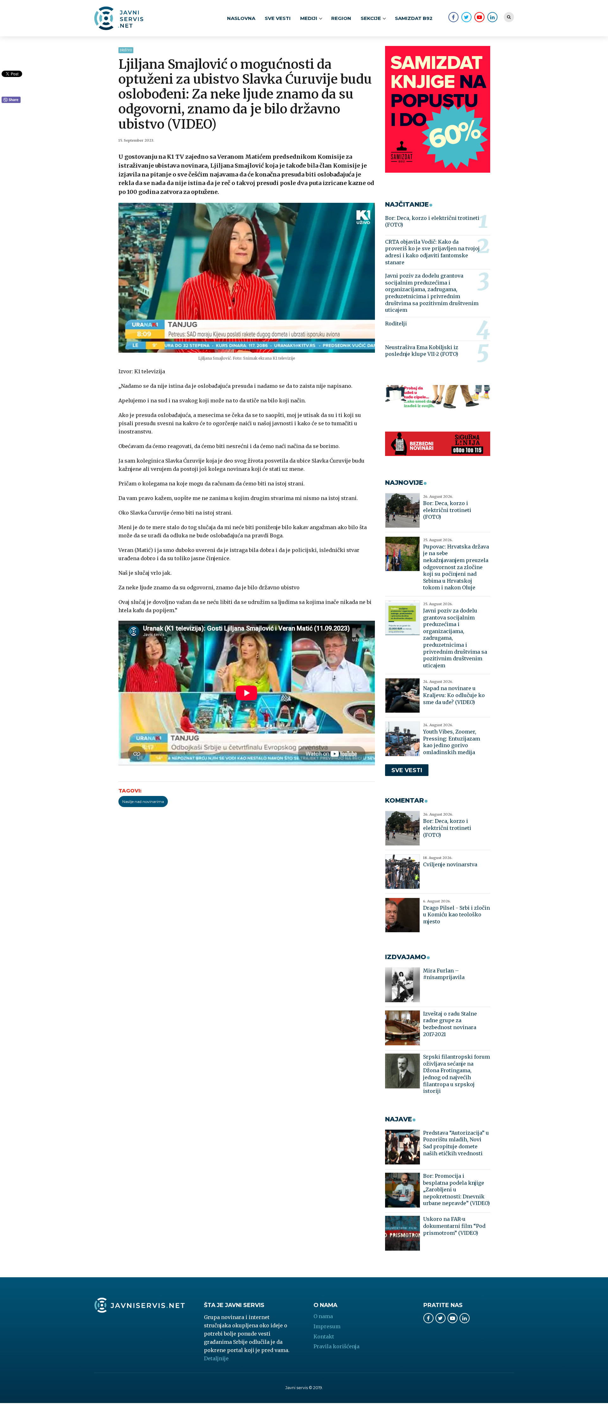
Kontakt (324, 1336)
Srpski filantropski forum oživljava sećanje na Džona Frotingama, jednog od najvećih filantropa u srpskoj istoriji (456, 1074)
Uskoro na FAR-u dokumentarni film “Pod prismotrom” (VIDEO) (454, 1226)
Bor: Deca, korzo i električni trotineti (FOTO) (432, 221)
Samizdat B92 (414, 18)
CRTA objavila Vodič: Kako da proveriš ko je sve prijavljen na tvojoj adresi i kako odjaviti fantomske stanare (432, 252)
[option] (247, 278)
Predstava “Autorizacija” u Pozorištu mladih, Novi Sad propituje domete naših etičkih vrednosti (456, 1143)
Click (11, 100)
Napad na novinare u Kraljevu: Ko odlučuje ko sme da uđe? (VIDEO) (454, 695)
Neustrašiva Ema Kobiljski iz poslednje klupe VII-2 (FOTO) (421, 350)
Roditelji (396, 323)
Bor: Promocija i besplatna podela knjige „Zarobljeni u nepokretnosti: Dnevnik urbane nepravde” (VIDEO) (456, 1189)
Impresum (327, 1326)
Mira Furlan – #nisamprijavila (444, 974)
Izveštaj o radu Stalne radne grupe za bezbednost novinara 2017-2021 (450, 1023)
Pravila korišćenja (336, 1346)
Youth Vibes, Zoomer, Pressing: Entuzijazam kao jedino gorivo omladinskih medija (451, 741)
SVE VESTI (278, 18)
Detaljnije (216, 1358)
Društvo (126, 50)
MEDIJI (308, 18)
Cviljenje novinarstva (450, 864)
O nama (323, 1316)
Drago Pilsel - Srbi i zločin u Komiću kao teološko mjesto (456, 915)
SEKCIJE (371, 18)
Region (341, 18)
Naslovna (241, 18)
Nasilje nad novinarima (143, 801)
